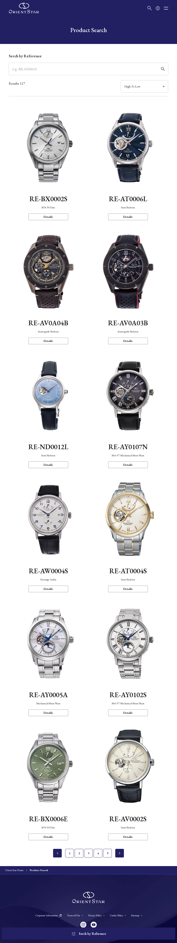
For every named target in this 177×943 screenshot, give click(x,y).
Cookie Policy (116, 915)
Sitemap (135, 915)
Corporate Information (46, 915)
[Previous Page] (57, 853)
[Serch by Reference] (88, 69)
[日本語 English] (158, 8)
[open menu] (166, 8)
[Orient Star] (24, 8)
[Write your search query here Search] (149, 8)
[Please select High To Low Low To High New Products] (144, 86)
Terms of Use (73, 915)
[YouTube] (94, 925)
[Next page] (119, 853)
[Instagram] (83, 925)
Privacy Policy (95, 915)
